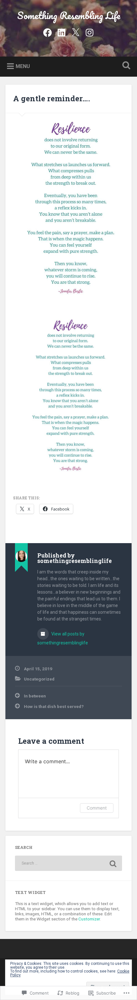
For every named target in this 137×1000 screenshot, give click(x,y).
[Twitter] (75, 32)
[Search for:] (68, 863)
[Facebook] (47, 32)
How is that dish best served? (54, 706)
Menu (23, 66)
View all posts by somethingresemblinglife (62, 638)
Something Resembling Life (68, 15)
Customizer (89, 918)
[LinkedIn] (61, 32)
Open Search (125, 66)
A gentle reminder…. (51, 98)
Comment (97, 808)
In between (35, 695)
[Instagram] (89, 32)
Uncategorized (39, 678)
